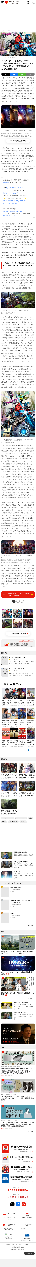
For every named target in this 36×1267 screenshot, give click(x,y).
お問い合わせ (20, 1247)
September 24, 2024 (9, 215)
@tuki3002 (6, 201)
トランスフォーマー (13, 821)
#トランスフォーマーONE (15, 188)
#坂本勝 (5, 182)
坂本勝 (28, 156)
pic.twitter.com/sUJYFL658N (12, 211)
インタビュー (23, 821)
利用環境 (13, 1247)
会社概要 (8, 1245)
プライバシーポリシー (17, 1245)
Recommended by (23, 749)
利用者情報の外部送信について (17, 1249)
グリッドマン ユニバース (17, 669)
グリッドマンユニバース (21, 818)
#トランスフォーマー (10, 203)
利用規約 (27, 1245)
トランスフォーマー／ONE (17, 657)
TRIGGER (4, 821)
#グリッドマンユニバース (11, 193)
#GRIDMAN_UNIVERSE (18, 201)
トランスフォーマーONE (7, 818)
